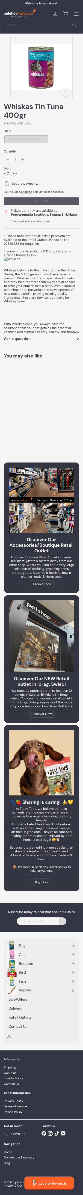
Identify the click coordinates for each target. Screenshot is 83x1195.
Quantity (10, 151)
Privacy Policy (13, 1101)
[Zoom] (66, 91)
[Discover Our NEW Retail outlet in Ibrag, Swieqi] (41, 636)
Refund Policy (13, 1112)
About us (10, 1073)
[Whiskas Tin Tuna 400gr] (32, 398)
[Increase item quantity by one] (23, 159)
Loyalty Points (13, 1078)
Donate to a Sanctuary (19, 1157)
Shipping (26, 192)
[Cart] (65, 14)
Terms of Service (15, 1106)
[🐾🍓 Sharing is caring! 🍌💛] (41, 762)
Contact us (11, 1084)
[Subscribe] (62, 921)
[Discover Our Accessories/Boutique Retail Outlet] (41, 500)
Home (8, 1152)
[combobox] (41, 25)
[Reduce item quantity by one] (8, 159)
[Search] (74, 25)
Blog (7, 1163)
